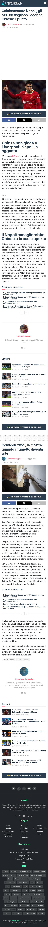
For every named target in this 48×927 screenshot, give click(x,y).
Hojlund (39, 883)
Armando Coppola (14, 459)
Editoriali (24, 828)
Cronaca (24, 825)
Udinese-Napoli (29, 913)
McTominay (26, 894)
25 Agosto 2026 (18, 746)
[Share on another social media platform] (39, 120)
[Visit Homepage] (12, 3)
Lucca (25, 890)
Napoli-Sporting (9, 909)
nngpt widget (24, 856)
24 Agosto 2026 (18, 755)
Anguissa (14, 871)
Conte (10, 879)
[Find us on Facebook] (14, 788)
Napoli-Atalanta (24, 898)
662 (27, 765)
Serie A (41, 909)
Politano (21, 909)
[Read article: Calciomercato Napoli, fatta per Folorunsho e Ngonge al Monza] (6, 712)
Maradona (16, 894)
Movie (6, 898)
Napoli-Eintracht (37, 902)
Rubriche (39, 831)
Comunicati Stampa (8, 835)
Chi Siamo (24, 849)
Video (39, 834)
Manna (7, 894)
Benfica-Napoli (39, 871)
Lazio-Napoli (15, 890)
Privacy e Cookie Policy (24, 859)
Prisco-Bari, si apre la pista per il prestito (28, 384)
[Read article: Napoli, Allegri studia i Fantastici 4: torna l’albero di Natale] (6, 743)
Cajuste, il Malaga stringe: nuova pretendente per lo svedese (24, 293)
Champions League (37, 875)
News (39, 825)
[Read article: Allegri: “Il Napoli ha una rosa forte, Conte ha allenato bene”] (6, 376)
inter (7, 886)
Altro (8, 825)
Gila (32, 883)
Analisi (8, 828)
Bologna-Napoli (9, 875)
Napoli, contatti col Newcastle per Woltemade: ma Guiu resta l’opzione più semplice (23, 307)
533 (27, 379)
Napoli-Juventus (11, 905)
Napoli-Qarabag (37, 905)
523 (27, 416)
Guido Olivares (14, 24)
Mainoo (40, 890)
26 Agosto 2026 (18, 715)
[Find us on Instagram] (24, 788)
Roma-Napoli (31, 909)
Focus (24, 834)
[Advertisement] (24, 54)
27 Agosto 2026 (18, 369)
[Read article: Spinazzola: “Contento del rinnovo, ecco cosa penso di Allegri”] (6, 366)
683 (27, 755)
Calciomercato (8, 831)
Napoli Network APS (14, 921)
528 (27, 369)
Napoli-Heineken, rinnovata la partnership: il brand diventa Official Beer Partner (28, 722)
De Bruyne (36, 879)
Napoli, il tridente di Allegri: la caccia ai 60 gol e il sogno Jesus (24, 607)
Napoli (26, 659)
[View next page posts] (26, 312)
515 (27, 386)
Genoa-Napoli (23, 883)
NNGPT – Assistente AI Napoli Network (24, 852)
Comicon (10, 659)
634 (27, 746)
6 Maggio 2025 (28, 24)
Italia (25, 886)
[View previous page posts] (22, 312)
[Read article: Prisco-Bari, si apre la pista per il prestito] (6, 386)
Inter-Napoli (16, 886)
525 (27, 726)
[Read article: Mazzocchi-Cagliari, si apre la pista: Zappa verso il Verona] (6, 394)
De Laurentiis (10, 883)
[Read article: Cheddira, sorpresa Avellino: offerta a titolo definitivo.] (6, 404)
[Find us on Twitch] (32, 816)
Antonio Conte (25, 871)
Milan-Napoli (38, 894)
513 (27, 397)
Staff (24, 862)
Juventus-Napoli (36, 886)
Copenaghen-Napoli (22, 879)
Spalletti (7, 913)
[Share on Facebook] (9, 120)
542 (27, 407)
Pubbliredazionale (40, 828)
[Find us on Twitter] (20, 816)
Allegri (5, 871)
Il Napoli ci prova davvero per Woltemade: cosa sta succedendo (23, 298)
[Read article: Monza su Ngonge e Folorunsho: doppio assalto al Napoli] (6, 733)
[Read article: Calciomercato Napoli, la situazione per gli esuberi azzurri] (6, 752)
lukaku (32, 890)
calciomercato (23, 875)
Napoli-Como (23, 902)
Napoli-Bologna (38, 898)
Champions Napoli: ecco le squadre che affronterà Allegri (20, 302)
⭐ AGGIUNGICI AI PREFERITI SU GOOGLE (24, 114)
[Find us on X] (19, 789)
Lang (6, 890)
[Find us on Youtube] (29, 788)
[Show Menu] (45, 3)
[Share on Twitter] (24, 120)
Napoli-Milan (24, 905)
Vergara (41, 913)
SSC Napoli (17, 913)
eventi (19, 659)
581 (27, 715)
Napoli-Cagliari (10, 902)
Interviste (24, 837)
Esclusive (24, 831)
